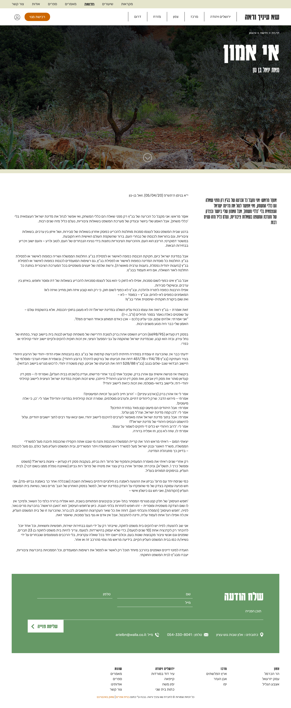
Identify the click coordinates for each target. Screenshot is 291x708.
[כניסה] (17, 16)
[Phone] (75, 594)
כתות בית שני (164, 689)
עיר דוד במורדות (162, 674)
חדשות (89, 4)
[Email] (155, 602)
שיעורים (107, 4)
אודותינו (116, 684)
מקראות (127, 4)
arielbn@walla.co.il (131, 635)
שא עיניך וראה (262, 16)
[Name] (155, 594)
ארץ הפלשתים (216, 674)
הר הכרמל (271, 674)
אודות (36, 4)
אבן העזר (220, 679)
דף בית (275, 33)
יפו (225, 684)
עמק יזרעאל (270, 679)
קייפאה (169, 679)
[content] (145, 613)
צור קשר (18, 4)
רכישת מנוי (37, 17)
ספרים (52, 4)
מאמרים (70, 4)
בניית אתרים (123, 697)
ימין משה (168, 684)
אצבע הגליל (270, 684)
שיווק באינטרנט (105, 697)
